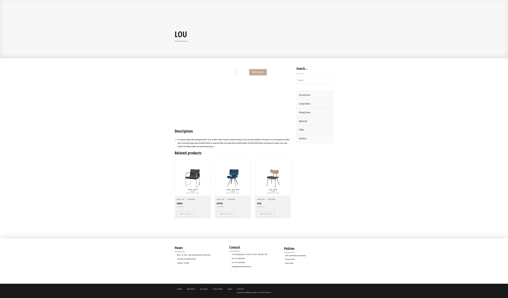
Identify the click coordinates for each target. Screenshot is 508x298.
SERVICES (191, 289)
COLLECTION (218, 289)
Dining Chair (180, 199)
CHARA (179, 203)
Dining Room (191, 199)
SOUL (259, 203)
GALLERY (204, 289)
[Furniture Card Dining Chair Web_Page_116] (273, 178)
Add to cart (258, 72)
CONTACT (240, 289)
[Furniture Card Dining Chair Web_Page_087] (193, 178)
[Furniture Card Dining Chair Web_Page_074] (233, 178)
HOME (179, 289)
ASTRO (220, 203)
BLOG (230, 289)
